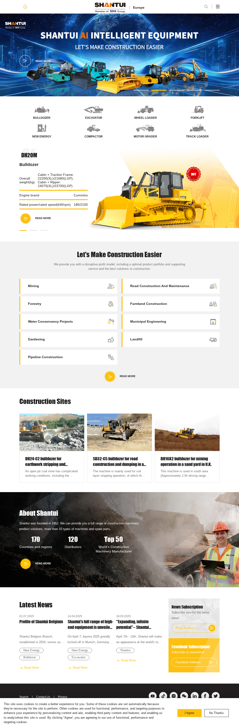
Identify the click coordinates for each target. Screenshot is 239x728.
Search (23, 697)
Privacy (62, 697)
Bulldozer (29, 657)
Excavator (78, 657)
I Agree (189, 713)
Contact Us (43, 697)
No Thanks (216, 713)
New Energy (31, 650)
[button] (141, 90)
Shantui (125, 650)
